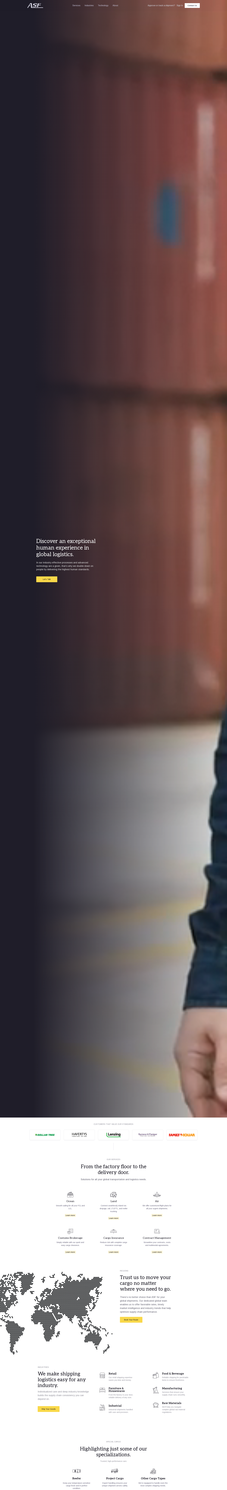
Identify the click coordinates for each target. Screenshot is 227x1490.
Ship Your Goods (49, 1409)
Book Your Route (131, 1320)
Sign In (180, 5)
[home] (35, 5)
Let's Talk (47, 579)
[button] (76, 5)
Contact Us (192, 5)
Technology (103, 5)
